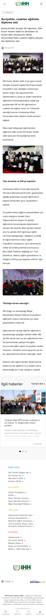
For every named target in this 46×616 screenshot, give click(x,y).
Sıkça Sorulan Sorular (18, 498)
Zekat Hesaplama (16, 492)
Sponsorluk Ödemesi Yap (20, 515)
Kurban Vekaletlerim (17, 518)
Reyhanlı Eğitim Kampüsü (20, 521)
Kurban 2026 (14, 481)
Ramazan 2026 (15, 478)
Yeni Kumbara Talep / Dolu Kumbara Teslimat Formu (20, 525)
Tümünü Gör (37, 383)
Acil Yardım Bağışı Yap (18, 472)
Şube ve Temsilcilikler (18, 546)
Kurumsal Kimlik (15, 540)
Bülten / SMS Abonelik (18, 549)
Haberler (9, 12)
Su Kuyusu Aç (14, 475)
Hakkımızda (13, 537)
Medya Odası (14, 543)
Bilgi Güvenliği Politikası (19, 504)
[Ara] (4, 4)
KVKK (11, 495)
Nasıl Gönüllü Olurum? (18, 501)
